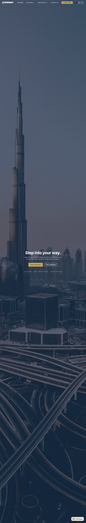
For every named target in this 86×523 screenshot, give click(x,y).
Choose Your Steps (36, 264)
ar (79, 2)
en (76, 2)
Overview (20, 2)
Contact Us (54, 2)
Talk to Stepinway (50, 264)
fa (82, 2)
